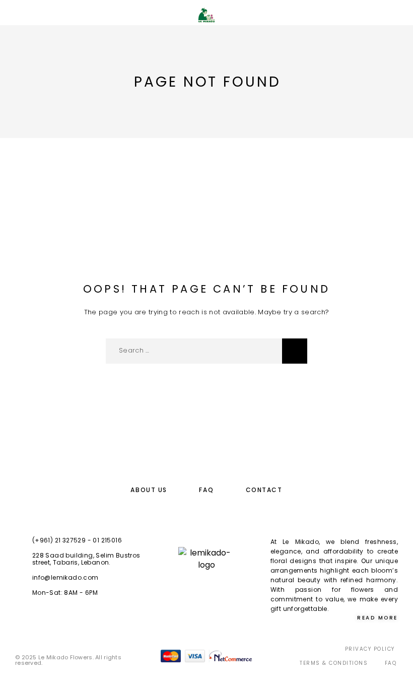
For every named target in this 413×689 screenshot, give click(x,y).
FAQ (206, 490)
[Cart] (398, 16)
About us (148, 490)
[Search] (350, 16)
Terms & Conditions (334, 663)
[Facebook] (196, 592)
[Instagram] (216, 592)
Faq (391, 663)
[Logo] (206, 15)
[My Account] (366, 16)
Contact (264, 490)
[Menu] (20, 15)
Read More (377, 618)
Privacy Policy (370, 649)
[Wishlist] (382, 16)
